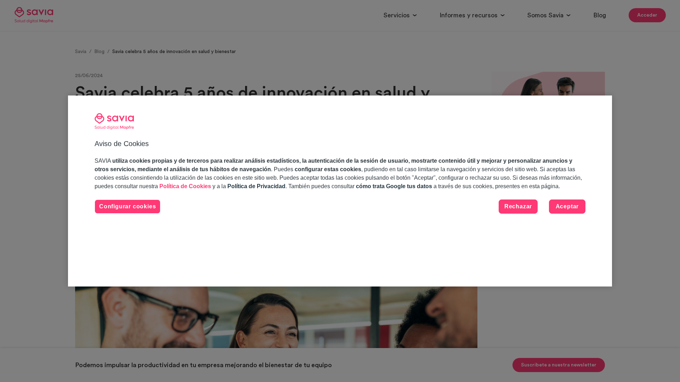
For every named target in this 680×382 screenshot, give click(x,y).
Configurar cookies (127, 206)
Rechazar (518, 206)
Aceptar (567, 206)
